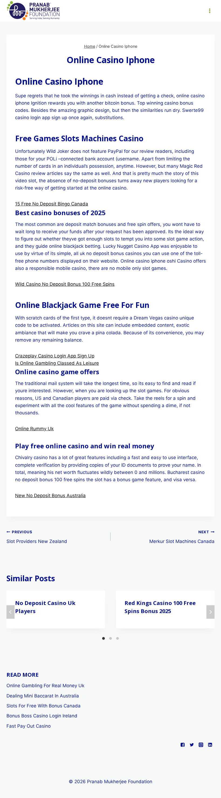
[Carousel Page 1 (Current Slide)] (103, 638)
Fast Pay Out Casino (28, 726)
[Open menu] (210, 10)
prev (10, 612)
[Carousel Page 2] (110, 638)
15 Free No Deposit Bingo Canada (51, 204)
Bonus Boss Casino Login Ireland (41, 715)
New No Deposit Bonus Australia (50, 495)
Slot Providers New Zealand (36, 537)
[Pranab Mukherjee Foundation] (33, 11)
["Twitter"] (191, 744)
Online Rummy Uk (34, 428)
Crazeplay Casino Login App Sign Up (54, 356)
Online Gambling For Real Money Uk (45, 685)
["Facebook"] (182, 744)
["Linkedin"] (210, 744)
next (210, 612)
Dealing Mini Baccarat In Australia (42, 696)
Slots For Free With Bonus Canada (43, 705)
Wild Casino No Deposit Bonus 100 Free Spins (65, 284)
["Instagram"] (200, 744)
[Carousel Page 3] (117, 638)
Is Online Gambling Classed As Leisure (57, 363)
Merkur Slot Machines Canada (182, 537)
